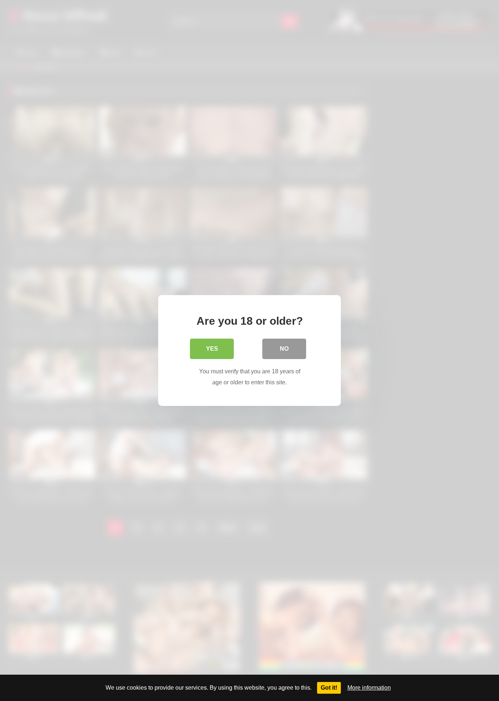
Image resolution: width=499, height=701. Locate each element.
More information (369, 688)
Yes (212, 349)
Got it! (329, 688)
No (284, 349)
